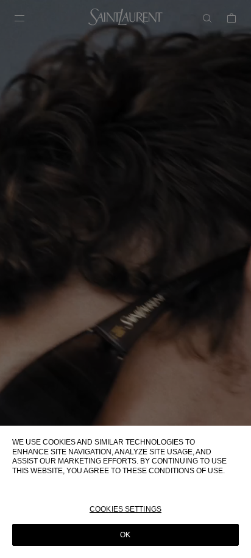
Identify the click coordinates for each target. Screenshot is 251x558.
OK (125, 535)
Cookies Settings (125, 509)
